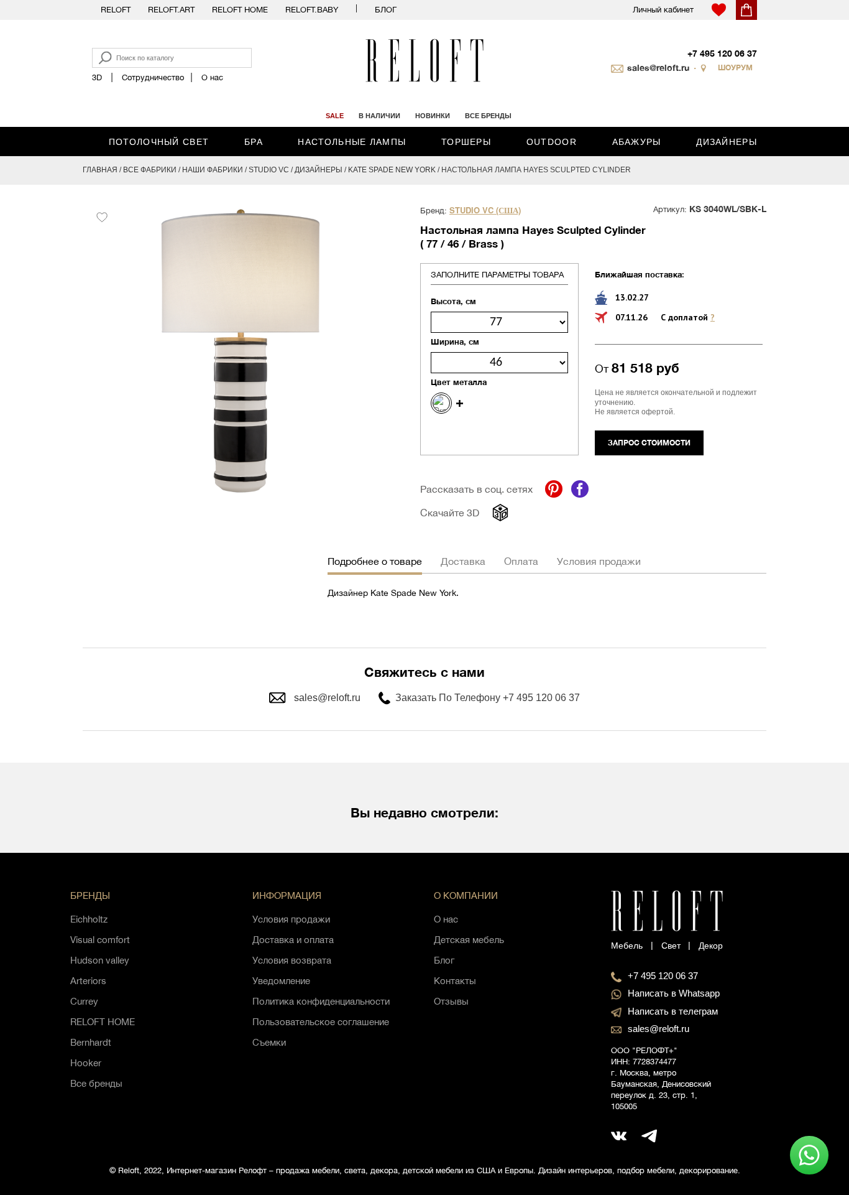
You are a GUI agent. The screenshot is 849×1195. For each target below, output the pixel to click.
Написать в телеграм (673, 1011)
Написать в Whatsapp (674, 993)
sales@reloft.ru (658, 67)
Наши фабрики (212, 169)
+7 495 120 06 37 (722, 53)
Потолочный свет (159, 142)
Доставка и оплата (293, 939)
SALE (335, 115)
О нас (212, 77)
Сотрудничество (153, 77)
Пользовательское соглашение (320, 1021)
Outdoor (551, 142)
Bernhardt (90, 1042)
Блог (386, 9)
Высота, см (453, 301)
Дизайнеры (726, 142)
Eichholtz (89, 919)
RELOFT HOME (102, 1021)
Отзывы (451, 1001)
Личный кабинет (663, 9)
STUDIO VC (269, 169)
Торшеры (466, 142)
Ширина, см (455, 341)
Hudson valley (99, 960)
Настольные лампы (352, 142)
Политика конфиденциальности (321, 1001)
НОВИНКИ (432, 115)
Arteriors (88, 980)
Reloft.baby (311, 9)
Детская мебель (469, 939)
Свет (671, 946)
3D (97, 77)
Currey (84, 1001)
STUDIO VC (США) (485, 210)
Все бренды (96, 1083)
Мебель (627, 946)
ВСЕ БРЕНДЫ (488, 115)
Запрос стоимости (649, 442)
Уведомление (281, 980)
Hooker (85, 1063)
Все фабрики (150, 169)
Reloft (116, 9)
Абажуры (636, 142)
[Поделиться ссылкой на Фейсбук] (580, 489)
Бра (253, 142)
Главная (100, 169)
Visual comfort (100, 939)
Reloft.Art (171, 9)
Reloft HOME (240, 9)
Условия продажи (291, 919)
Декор (711, 946)
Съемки (269, 1042)
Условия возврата (291, 960)
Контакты (455, 980)
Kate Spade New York (392, 169)
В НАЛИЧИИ (379, 115)
